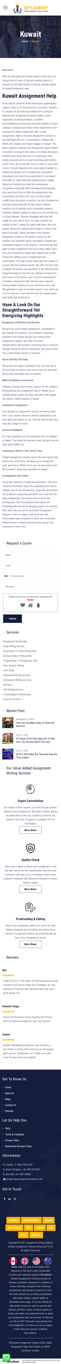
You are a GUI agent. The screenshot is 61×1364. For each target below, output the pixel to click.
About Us (9, 1093)
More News (30, 830)
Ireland (39, 1227)
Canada (48, 1220)
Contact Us (10, 1105)
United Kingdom (31, 1220)
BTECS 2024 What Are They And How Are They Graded (36, 756)
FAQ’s (7, 1128)
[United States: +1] (6, 576)
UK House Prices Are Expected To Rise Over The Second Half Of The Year (35, 740)
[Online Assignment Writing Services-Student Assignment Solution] (30, 8)
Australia (13, 1220)
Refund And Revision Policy (18, 1146)
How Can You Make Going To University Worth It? (35, 724)
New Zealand (14, 1227)
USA (28, 1227)
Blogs (8, 1099)
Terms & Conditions (14, 1134)
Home (25, 41)
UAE (51, 1227)
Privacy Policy (12, 1140)
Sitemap (9, 1111)
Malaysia (36, 1235)
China (23, 1235)
